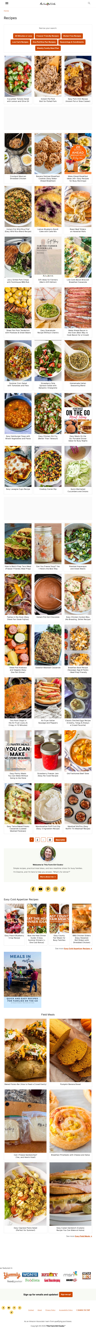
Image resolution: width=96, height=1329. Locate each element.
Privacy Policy (50, 1310)
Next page (60, 840)
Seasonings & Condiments (72, 42)
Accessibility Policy (66, 1310)
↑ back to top (83, 1310)
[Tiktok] (63, 889)
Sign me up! (66, 1294)
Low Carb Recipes (20, 42)
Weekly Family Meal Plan (48, 48)
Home (6, 11)
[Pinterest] (48, 889)
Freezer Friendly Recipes (47, 36)
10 (50, 840)
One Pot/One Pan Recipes (44, 42)
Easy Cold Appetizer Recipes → (78, 948)
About (40, 1310)
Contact (31, 1310)
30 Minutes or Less (23, 36)
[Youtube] (40, 889)
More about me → (48, 877)
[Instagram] (55, 889)
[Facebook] (33, 889)
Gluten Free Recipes (72, 36)
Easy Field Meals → (83, 1236)
